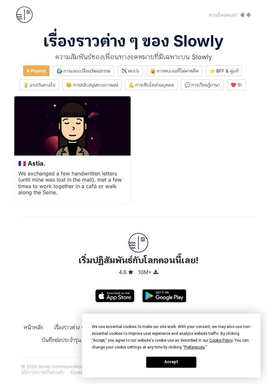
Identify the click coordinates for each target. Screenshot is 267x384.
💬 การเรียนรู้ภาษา (202, 85)
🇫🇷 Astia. (31, 163)
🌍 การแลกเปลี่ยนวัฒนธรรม (83, 71)
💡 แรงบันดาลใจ (39, 85)
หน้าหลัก (33, 327)
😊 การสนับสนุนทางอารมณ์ (92, 85)
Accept (171, 362)
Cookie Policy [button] (220, 340)
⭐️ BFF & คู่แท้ (223, 71)
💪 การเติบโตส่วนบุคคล (151, 85)
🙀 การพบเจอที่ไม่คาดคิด (174, 71)
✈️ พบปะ (130, 71)
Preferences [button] (194, 347)
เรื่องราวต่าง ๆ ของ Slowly (133, 40)
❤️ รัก (236, 85)
